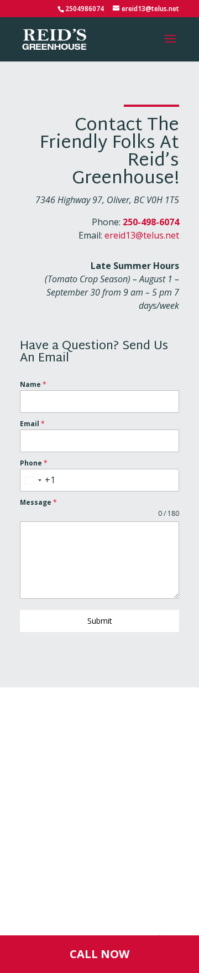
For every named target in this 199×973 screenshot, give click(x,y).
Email (32, 423)
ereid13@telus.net (141, 235)
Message (38, 502)
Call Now (99, 953)
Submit (99, 620)
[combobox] (37, 480)
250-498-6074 (151, 222)
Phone (34, 463)
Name (33, 384)
